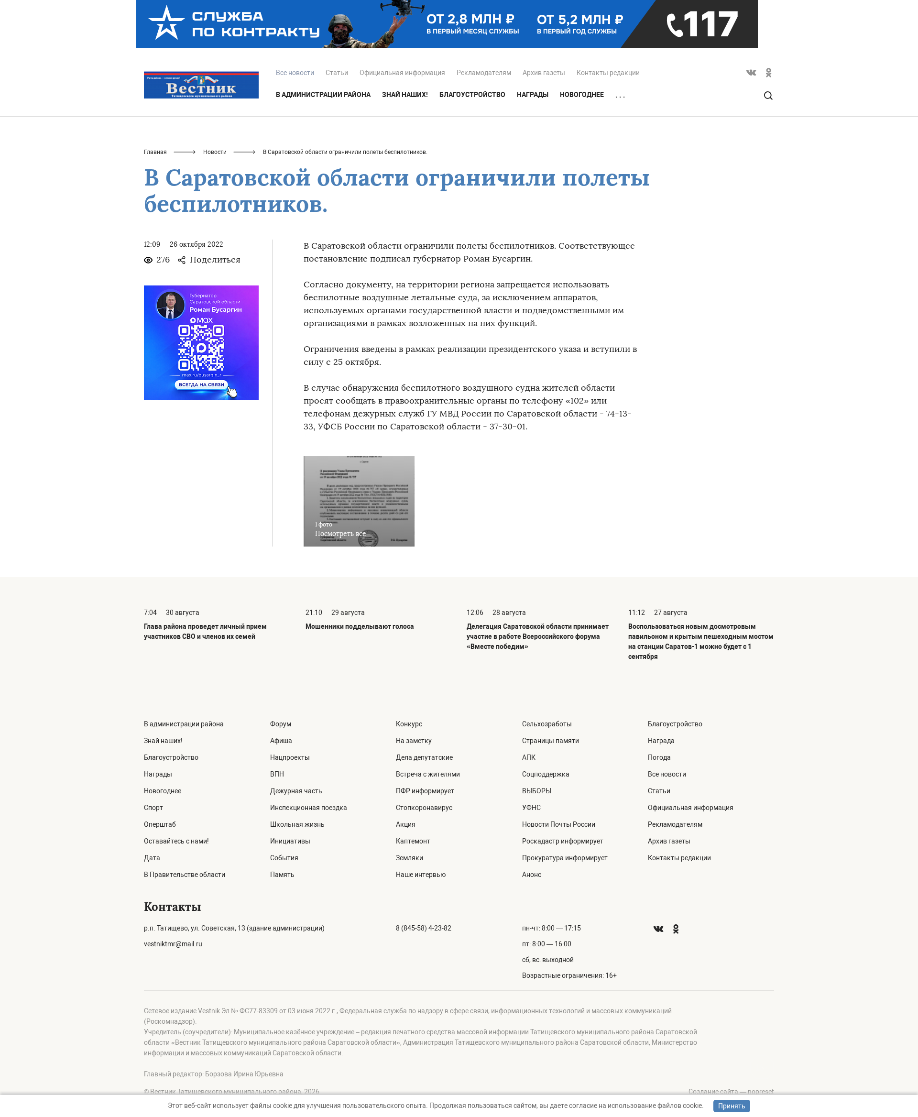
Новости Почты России (558, 824)
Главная (155, 152)
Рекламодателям (484, 73)
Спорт (153, 807)
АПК (529, 757)
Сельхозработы (547, 724)
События (284, 858)
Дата (152, 858)
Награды (532, 95)
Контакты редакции (608, 73)
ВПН (277, 774)
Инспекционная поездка (308, 807)
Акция (405, 824)
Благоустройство (472, 95)
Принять (731, 1106)
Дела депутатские (424, 757)
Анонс (531, 874)
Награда (661, 741)
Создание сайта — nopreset (731, 1091)
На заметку (414, 741)
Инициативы (290, 841)
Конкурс (409, 724)
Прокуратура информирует (565, 858)
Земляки (409, 858)
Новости (215, 152)
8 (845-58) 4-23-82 (423, 928)
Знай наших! (405, 95)
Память (282, 874)
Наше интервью (421, 874)
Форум (280, 724)
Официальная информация (402, 73)
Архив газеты (544, 73)
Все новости (667, 774)
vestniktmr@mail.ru (173, 944)
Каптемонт (413, 841)
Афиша (281, 741)
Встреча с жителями (428, 774)
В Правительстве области (184, 874)
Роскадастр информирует (562, 841)
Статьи (337, 73)
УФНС (531, 807)
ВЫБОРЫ (536, 791)
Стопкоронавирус (424, 807)
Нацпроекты (290, 757)
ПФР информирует (425, 791)
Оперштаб (160, 824)
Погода (659, 757)
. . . (620, 95)
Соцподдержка (545, 774)
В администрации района (323, 95)
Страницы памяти (550, 741)
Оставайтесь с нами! (176, 841)
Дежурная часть (296, 791)
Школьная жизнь (297, 824)
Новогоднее (582, 95)
